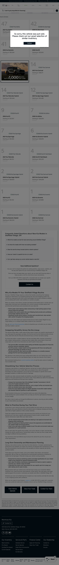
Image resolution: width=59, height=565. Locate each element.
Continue (29, 43)
